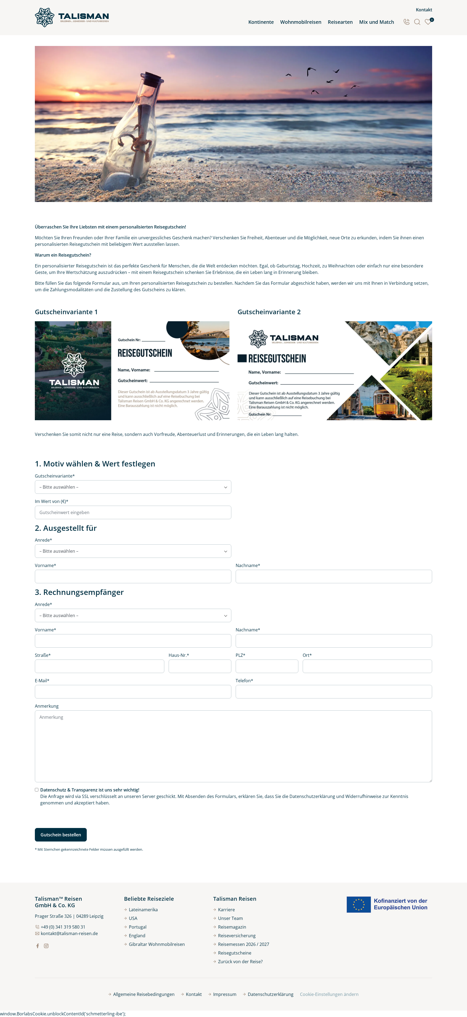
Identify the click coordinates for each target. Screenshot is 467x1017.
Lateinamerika (143, 910)
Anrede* (43, 540)
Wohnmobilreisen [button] (300, 22)
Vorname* (45, 565)
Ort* (307, 655)
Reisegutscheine (234, 953)
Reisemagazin (232, 927)
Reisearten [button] (340, 22)
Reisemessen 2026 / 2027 (243, 944)
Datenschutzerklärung (312, 796)
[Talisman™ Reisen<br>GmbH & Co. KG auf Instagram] (46, 946)
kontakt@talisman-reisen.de (69, 933)
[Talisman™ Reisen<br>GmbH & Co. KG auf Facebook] (37, 946)
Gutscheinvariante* (55, 476)
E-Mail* (42, 681)
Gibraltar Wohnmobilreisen (157, 944)
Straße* (43, 655)
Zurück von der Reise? (240, 962)
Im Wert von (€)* (51, 501)
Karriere (226, 910)
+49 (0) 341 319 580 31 (63, 927)
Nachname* (248, 565)
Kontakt (424, 10)
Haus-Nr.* (179, 655)
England (137, 936)
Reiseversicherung (237, 936)
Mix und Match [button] (376, 22)
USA (133, 918)
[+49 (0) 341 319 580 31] (406, 22)
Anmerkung (47, 706)
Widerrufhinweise (363, 796)
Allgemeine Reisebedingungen (144, 994)
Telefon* (244, 681)
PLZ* (240, 655)
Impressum (224, 994)
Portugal (137, 927)
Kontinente (261, 22)
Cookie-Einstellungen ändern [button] (329, 994)
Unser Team (230, 918)
